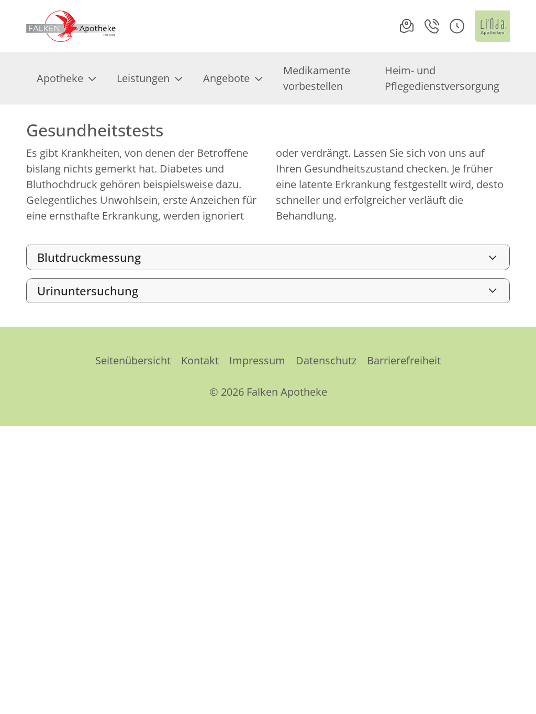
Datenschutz (326, 360)
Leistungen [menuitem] (143, 78)
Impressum (257, 360)
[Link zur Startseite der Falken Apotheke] (71, 26)
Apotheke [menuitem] (60, 78)
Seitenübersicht (133, 360)
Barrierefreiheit (404, 360)
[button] (457, 26)
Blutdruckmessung (89, 257)
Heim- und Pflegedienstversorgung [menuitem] (442, 78)
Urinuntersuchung (87, 290)
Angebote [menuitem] (226, 78)
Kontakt (200, 360)
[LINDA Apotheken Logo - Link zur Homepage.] (492, 26)
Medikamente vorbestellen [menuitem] (316, 78)
